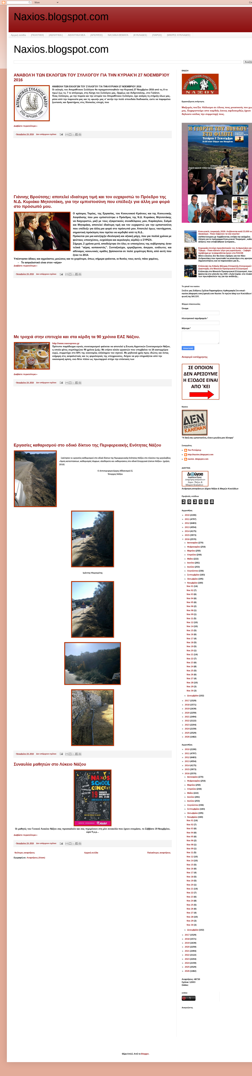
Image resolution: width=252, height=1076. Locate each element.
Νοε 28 (190, 682)
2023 (187, 725)
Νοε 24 (190, 666)
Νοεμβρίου (192, 583)
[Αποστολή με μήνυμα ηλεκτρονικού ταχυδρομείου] (67, 134)
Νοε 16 (190, 634)
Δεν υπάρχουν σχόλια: (46, 134)
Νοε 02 (190, 590)
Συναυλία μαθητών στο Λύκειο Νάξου (50, 764)
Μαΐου (190, 559)
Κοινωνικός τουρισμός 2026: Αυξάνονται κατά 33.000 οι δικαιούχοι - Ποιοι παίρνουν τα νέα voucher (225, 232)
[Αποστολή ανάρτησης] (61, 134)
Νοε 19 (190, 646)
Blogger (145, 1054)
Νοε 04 (190, 598)
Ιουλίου (191, 567)
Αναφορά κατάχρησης (195, 356)
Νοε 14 (190, 626)
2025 (187, 733)
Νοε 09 (190, 614)
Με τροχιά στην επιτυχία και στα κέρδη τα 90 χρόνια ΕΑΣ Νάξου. (77, 336)
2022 (187, 721)
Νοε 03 (190, 594)
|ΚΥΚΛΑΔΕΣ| (140, 35)
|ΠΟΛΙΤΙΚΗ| (37, 35)
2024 (187, 729)
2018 (187, 705)
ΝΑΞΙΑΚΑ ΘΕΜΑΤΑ (118, 35)
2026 (187, 737)
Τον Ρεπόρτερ (194, 450)
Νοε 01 (190, 586)
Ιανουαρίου (192, 543)
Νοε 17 (190, 638)
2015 (187, 535)
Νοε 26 (190, 674)
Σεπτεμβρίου (193, 575)
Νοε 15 (190, 630)
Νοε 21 (190, 654)
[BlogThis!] (70, 134)
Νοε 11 (190, 618)
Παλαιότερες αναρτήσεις (159, 853)
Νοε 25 (190, 670)
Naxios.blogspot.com (61, 16)
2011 (187, 519)
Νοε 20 (190, 650)
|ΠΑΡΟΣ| (157, 35)
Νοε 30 (190, 690)
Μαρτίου (191, 551)
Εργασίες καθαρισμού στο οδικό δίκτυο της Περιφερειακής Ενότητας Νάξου (87, 445)
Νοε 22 (190, 658)
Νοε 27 (190, 678)
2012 (187, 523)
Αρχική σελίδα (18, 35)
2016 (187, 539)
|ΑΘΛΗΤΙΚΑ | (56, 35)
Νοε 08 (190, 610)
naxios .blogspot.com (198, 459)
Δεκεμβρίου (193, 695)
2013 (187, 527)
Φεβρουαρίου (194, 547)
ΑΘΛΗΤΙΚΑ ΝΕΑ (76, 35)
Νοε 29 (190, 686)
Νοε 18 (190, 642)
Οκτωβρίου (192, 579)
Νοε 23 (190, 662)
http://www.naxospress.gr (66, 343)
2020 (187, 713)
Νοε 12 (190, 622)
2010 (187, 515)
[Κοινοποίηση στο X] (73, 134)
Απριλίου (192, 555)
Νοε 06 (190, 606)
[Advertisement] (92, 166)
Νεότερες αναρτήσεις (25, 853)
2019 (187, 709)
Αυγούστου (193, 571)
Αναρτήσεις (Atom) (36, 858)
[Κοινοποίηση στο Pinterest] (80, 134)
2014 (187, 531)
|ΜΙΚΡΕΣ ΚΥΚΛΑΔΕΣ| (178, 35)
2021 (187, 717)
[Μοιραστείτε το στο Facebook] (76, 134)
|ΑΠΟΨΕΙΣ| (96, 35)
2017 (187, 700)
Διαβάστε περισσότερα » (25, 126)
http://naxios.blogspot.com (200, 454)
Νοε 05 (190, 602)
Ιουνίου (191, 563)
